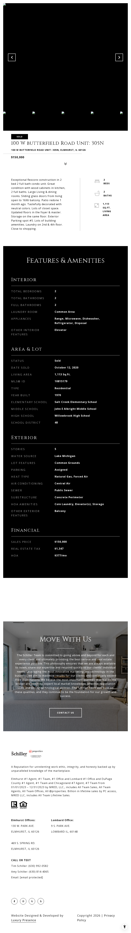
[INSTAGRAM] (23, 901)
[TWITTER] (32, 901)
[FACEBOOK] (14, 901)
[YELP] (41, 901)
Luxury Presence (23, 920)
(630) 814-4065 (39, 871)
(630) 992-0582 (38, 866)
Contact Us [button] (65, 712)
